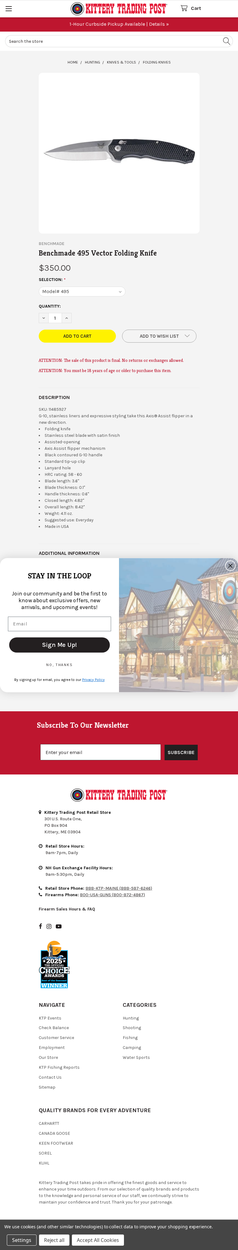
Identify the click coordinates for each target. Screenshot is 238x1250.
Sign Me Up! (59, 644)
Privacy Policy (93, 679)
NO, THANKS (59, 664)
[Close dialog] (230, 565)
